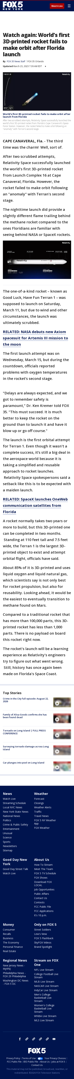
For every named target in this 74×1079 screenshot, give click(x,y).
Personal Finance (13, 946)
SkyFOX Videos (42, 942)
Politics (7, 820)
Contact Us (40, 898)
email (54, 1039)
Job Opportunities (44, 889)
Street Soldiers (42, 929)
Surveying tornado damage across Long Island (26, 748)
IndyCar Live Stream (45, 990)
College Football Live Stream (46, 975)
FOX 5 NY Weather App (45, 822)
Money (8, 924)
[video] (62, 702)
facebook (20, 1039)
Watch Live (57, 6)
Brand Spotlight (43, 946)
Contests (39, 902)
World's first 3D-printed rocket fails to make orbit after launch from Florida (36, 115)
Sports (6, 841)
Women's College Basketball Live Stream (44, 1008)
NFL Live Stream (44, 969)
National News (11, 816)
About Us (41, 859)
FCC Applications (44, 911)
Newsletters (10, 846)
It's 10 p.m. (40, 915)
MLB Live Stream (44, 981)
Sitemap (7, 850)
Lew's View (40, 934)
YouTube (40, 1039)
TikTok (33, 1039)
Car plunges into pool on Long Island (23, 762)
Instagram (27, 1039)
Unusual (7, 833)
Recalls (7, 934)
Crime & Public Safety (15, 824)
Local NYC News (12, 807)
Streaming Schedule (14, 803)
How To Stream (43, 864)
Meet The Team (43, 869)
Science (7, 837)
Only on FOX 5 (45, 924)
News (7, 793)
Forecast (39, 798)
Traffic (38, 811)
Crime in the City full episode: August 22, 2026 (25, 700)
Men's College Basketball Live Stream (43, 998)
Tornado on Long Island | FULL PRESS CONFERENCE (24, 732)
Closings (39, 803)
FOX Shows (40, 877)
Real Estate (9, 951)
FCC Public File (42, 906)
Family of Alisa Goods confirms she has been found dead (25, 716)
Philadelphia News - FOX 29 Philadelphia (14, 974)
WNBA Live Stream (45, 1016)
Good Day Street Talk (15, 869)
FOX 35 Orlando (35, 61)
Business (8, 938)
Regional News (15, 960)
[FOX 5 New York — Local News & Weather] (13, 5)
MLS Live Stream (44, 1020)
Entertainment (11, 829)
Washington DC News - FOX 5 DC (15, 982)
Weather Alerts (42, 807)
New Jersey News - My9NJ (14, 967)
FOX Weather (42, 827)
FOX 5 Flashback (43, 938)
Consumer (9, 929)
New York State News (15, 811)
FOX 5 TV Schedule (45, 873)
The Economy (11, 942)
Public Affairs (41, 893)
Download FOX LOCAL (43, 883)
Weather (41, 793)
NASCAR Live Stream (46, 986)
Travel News (41, 816)
